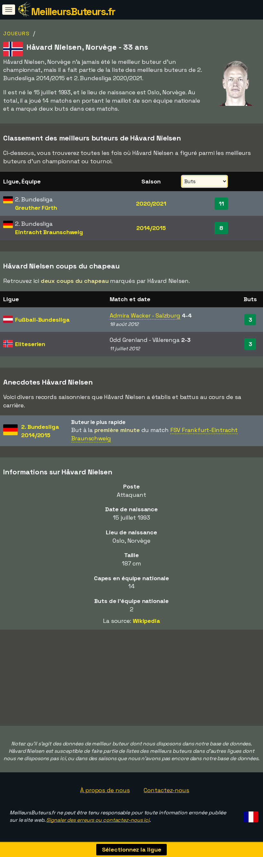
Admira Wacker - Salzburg (145, 315)
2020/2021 (151, 203)
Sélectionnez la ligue (131, 849)
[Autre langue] (250, 815)
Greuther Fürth (36, 207)
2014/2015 (150, 228)
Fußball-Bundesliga (42, 319)
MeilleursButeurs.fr (73, 11)
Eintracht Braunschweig (49, 232)
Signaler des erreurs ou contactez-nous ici (97, 820)
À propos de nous (105, 790)
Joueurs (16, 33)
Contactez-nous (166, 790)
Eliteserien (30, 344)
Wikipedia (146, 620)
